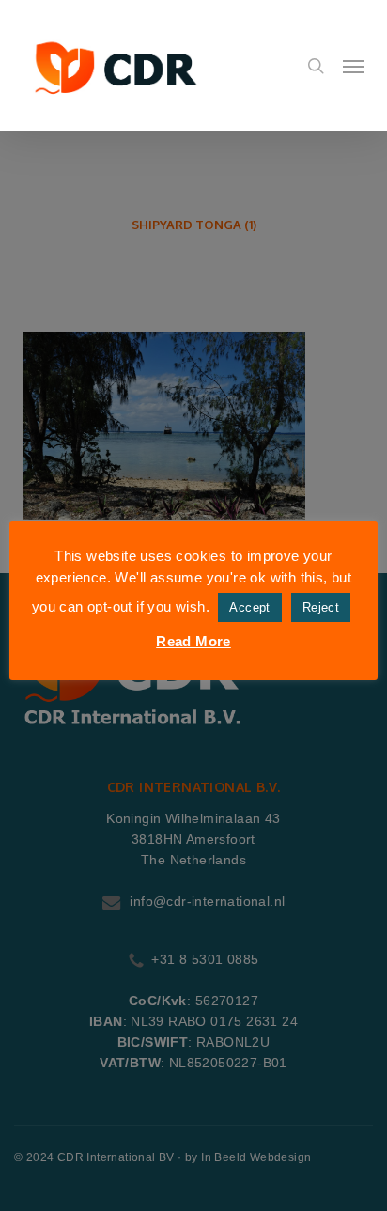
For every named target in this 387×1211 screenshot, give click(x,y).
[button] (353, 65)
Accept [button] (249, 607)
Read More (193, 641)
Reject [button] (320, 607)
